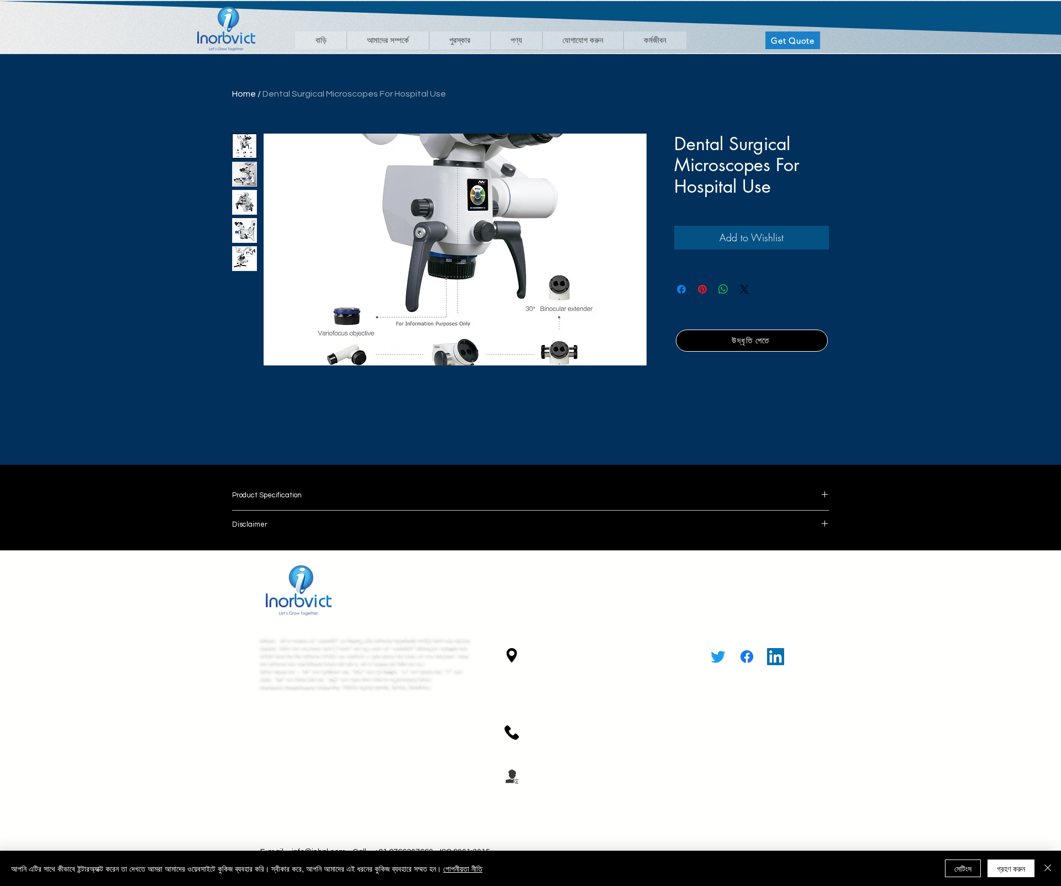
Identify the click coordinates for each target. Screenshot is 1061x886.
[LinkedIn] (775, 656)
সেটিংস (962, 868)
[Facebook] (746, 656)
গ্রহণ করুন (1011, 868)
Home (244, 93)
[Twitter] (718, 656)
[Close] (1047, 868)
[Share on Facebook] (681, 289)
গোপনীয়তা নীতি (462, 868)
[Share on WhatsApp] (723, 289)
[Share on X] (744, 289)
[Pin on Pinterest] (702, 289)
